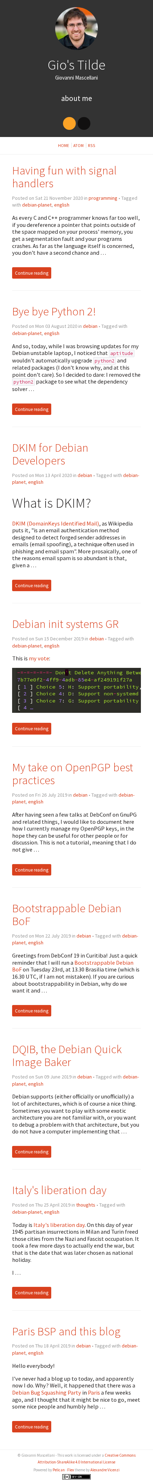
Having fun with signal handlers (64, 177)
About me (76, 98)
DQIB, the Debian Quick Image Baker (67, 1055)
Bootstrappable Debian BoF (66, 914)
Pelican (59, 1469)
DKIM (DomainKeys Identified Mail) (55, 523)
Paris (94, 1392)
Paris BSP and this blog (66, 1331)
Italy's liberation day (59, 1190)
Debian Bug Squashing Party (46, 1392)
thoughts (85, 1205)
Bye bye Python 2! (54, 311)
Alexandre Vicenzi (105, 1469)
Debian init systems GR (65, 623)
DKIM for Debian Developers (50, 454)
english (61, 205)
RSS (91, 145)
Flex (70, 1469)
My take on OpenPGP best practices (72, 773)
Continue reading (31, 273)
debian (90, 326)
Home (64, 145)
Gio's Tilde (76, 64)
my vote (39, 658)
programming (103, 198)
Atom (78, 145)
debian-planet (37, 205)
